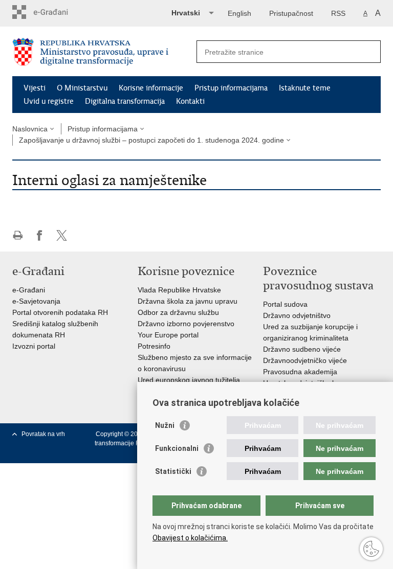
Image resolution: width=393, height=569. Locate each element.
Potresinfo (154, 346)
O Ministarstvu (82, 88)
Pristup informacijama (231, 88)
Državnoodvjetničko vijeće (305, 360)
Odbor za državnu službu (178, 312)
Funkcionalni (177, 448)
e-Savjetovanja (36, 301)
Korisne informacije (151, 88)
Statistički (173, 471)
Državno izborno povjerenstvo (186, 324)
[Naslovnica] (104, 52)
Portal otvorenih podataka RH (60, 312)
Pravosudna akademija (300, 372)
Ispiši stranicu (17, 235)
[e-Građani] (56, 12)
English (239, 13)
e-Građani (28, 290)
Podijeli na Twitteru (61, 235)
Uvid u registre (49, 101)
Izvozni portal (33, 346)
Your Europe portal (168, 335)
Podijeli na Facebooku (39, 235)
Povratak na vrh (43, 434)
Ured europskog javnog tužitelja (189, 380)
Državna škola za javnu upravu (187, 301)
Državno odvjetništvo (297, 315)
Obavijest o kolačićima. (190, 538)
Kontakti (190, 101)
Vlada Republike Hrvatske (179, 290)
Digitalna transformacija (125, 101)
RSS (338, 13)
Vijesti (35, 88)
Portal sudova (285, 304)
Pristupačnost (291, 13)
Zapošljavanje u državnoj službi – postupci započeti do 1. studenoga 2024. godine (151, 140)
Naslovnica (30, 129)
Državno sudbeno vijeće (302, 349)
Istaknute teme (305, 88)
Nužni (164, 425)
